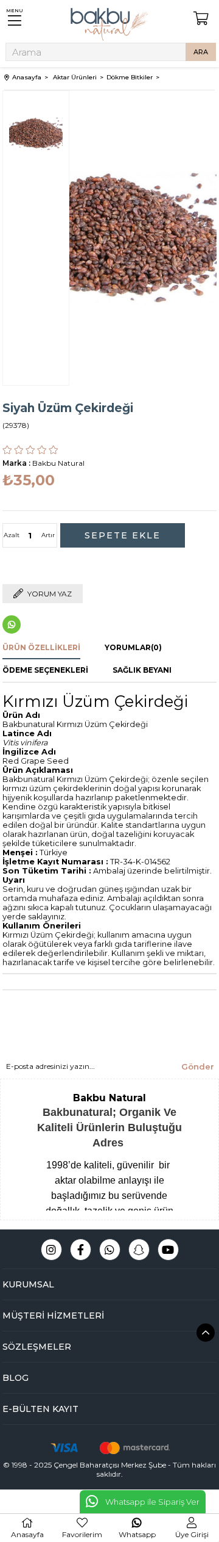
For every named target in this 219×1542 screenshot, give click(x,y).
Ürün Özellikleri (41, 647)
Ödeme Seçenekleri (45, 670)
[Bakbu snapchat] (139, 1250)
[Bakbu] (109, 24)
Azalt (11, 535)
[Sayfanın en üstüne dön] (205, 1332)
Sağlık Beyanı (142, 670)
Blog (15, 1377)
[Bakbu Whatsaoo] (109, 1250)
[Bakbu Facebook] (80, 1250)
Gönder (197, 1066)
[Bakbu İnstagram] (51, 1250)
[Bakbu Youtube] (168, 1250)
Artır (48, 535)
